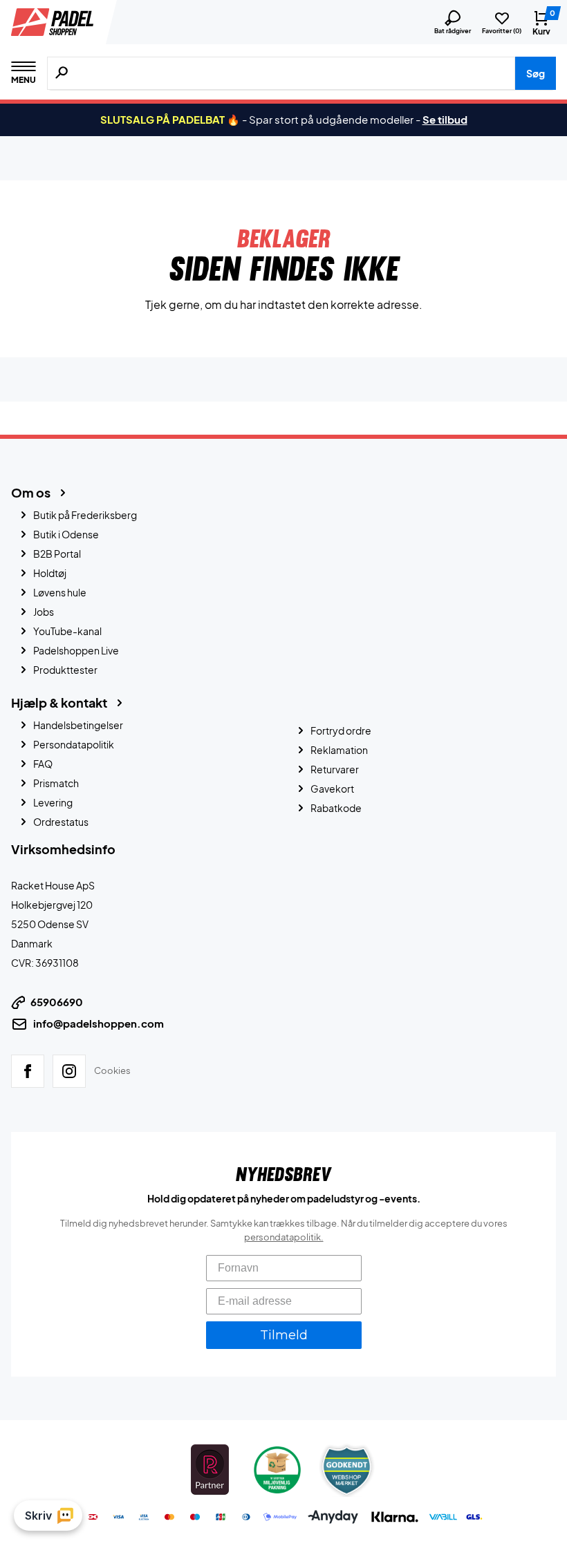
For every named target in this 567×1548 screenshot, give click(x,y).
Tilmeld (284, 1334)
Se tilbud (444, 119)
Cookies (112, 1069)
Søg (535, 73)
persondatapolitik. (284, 1236)
